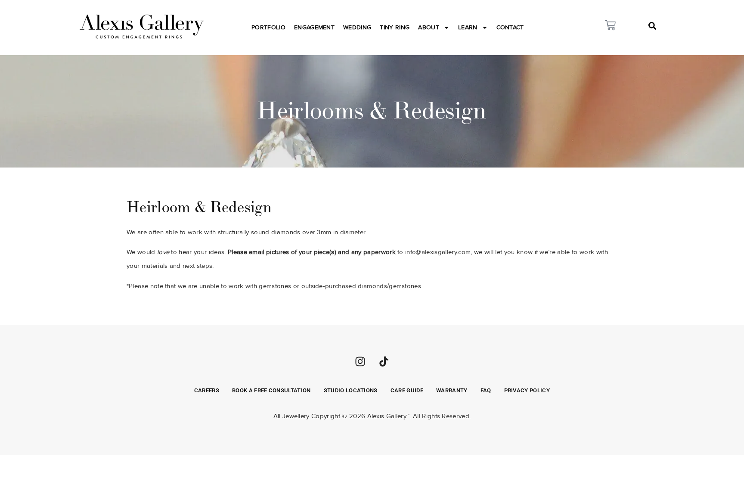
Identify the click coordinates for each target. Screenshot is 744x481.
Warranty (452, 390)
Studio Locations (351, 390)
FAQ (485, 390)
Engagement (314, 27)
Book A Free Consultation (271, 390)
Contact (510, 27)
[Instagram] (360, 361)
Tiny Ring (394, 27)
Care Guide (407, 390)
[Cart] (610, 25)
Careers (206, 390)
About (428, 27)
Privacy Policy (527, 390)
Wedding (357, 27)
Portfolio (268, 27)
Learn (467, 27)
